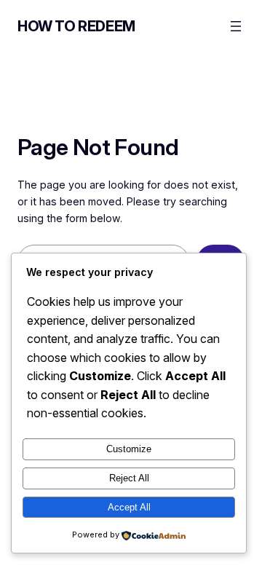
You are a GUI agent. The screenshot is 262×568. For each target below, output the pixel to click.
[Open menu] (236, 26)
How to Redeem (76, 26)
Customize (128, 448)
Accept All (129, 507)
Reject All (129, 478)
